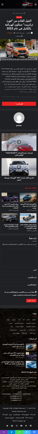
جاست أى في (32, 330)
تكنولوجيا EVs (25, 414)
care (25, 411)
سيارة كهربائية (13, 330)
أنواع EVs (5, 414)
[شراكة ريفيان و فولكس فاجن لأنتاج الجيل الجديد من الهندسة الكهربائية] (28, 218)
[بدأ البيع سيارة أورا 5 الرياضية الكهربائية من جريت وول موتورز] (28, 197)
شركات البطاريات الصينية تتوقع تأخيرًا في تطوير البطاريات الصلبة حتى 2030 (12, 363)
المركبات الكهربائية (30, 326)
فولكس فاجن (16, 333)
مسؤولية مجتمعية (9, 417)
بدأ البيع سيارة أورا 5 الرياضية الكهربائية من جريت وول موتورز (28, 206)
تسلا (12, 326)
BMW (34, 320)
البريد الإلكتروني (31, 277)
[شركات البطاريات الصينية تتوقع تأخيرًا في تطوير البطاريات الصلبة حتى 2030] (31, 364)
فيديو (10, 414)
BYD (28, 320)
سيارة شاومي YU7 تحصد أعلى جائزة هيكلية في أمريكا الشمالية (10, 206)
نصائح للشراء (16, 414)
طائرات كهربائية (20, 417)
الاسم (34, 270)
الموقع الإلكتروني (31, 284)
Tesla (8, 320)
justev (28, 33)
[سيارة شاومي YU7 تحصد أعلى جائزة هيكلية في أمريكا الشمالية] (10, 197)
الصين (10, 323)
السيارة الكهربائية (19, 323)
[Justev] (27, 4)
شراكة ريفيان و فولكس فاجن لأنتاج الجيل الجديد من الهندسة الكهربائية (28, 226)
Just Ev (30, 408)
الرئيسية (21, 13)
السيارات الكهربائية (30, 323)
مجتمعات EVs (29, 417)
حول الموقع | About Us (19, 421)
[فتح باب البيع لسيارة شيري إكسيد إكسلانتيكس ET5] (10, 218)
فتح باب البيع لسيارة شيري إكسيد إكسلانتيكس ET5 (11, 225)
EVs (19, 320)
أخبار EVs (15, 13)
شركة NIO (24, 333)
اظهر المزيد (19, 104)
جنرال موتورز (23, 330)
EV (24, 320)
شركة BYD (32, 333)
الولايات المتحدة (19, 326)
